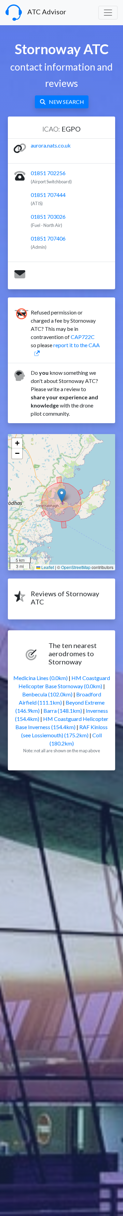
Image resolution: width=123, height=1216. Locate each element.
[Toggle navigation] (108, 12)
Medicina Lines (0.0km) (40, 678)
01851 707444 (48, 194)
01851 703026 (48, 216)
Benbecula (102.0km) (47, 694)
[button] (61, 495)
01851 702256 (48, 173)
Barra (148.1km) (62, 710)
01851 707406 (48, 238)
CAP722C (83, 337)
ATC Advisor (46, 11)
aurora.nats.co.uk (51, 145)
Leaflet (47, 567)
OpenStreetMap (76, 567)
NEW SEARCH (66, 101)
